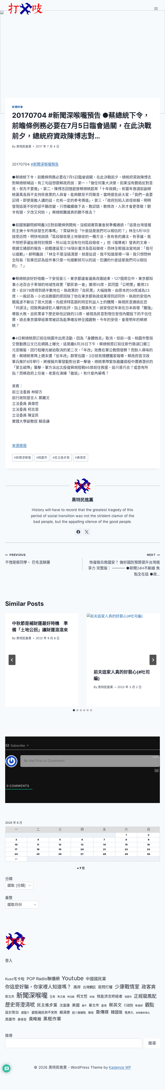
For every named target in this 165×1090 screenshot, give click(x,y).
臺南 (104, 1005)
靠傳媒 (102, 1012)
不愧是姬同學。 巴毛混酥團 (27, 558)
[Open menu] (156, 8)
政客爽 (149, 986)
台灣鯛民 (89, 987)
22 (126, 849)
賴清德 (65, 1012)
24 (16, 854)
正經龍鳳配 (145, 996)
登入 (8, 960)
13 (82, 844)
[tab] (74, 710)
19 (60, 849)
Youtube (73, 978)
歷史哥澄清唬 (20, 1005)
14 (104, 844)
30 (148, 854)
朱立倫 (61, 996)
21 (104, 849)
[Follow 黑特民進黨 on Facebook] (78, 532)
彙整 (8, 898)
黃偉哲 (80, 457)
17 (16, 849)
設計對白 (12, 1012)
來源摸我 (19, 445)
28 (104, 854)
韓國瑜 (116, 1012)
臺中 (84, 1005)
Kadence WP (120, 1067)
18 (38, 849)
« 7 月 (81, 868)
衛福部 (139, 1005)
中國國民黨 (96, 978)
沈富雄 (65, 1005)
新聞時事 (17, 107)
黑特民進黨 (23, 146)
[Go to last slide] (12, 660)
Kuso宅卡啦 (14, 979)
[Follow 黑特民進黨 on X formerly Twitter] (86, 532)
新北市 (9, 996)
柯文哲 (81, 996)
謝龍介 (25, 1012)
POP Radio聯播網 (43, 978)
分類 (8, 879)
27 (82, 854)
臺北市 (94, 1005)
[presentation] (123, 637)
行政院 (128, 1005)
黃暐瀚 (35, 1019)
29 (126, 854)
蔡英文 (115, 1005)
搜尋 (8, 1035)
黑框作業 (52, 1019)
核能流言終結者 (109, 996)
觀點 (149, 1005)
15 (126, 844)
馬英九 (129, 1012)
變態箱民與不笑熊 (44, 1012)
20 (82, 849)
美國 (76, 1005)
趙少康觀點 (79, 1012)
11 (38, 844)
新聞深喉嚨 (22, 457)
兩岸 (77, 987)
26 (59, 854)
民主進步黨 (61, 457)
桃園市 (41, 457)
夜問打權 (105, 987)
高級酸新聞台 (143, 1012)
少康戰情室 (127, 987)
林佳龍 (70, 996)
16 (148, 844)
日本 (52, 996)
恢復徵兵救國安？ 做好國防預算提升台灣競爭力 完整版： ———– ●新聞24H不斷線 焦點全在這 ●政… (124, 564)
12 (60, 844)
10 (16, 844)
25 (38, 854)
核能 (92, 996)
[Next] (153, 660)
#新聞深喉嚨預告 (45, 164)
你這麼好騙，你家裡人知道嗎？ (38, 986)
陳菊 (91, 1012)
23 (148, 849)
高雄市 (10, 1019)
